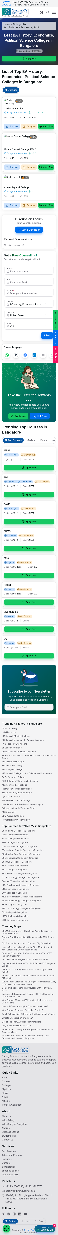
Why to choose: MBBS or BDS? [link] (16, 1025)
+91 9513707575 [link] (33, 1186)
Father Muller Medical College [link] (16, 800)
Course (10, 301)
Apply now (55, 353)
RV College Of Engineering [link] (14, 744)
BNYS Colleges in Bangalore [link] (15, 889)
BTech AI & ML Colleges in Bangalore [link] (19, 846)
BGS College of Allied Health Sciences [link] (20, 781)
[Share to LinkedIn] (34, 355)
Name (9, 268)
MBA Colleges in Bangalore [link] (15, 842)
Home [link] (5, 1077)
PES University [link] (9, 812)
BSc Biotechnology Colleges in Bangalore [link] (21, 900)
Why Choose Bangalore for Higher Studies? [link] (22, 1010)
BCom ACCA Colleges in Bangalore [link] (18, 881)
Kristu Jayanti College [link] (12, 769)
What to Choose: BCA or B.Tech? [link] (17, 1018)
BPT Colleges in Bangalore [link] (14, 869)
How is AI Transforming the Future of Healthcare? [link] (25, 1006)
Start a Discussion (31, 229)
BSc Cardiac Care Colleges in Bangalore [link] (21, 854)
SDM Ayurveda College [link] (13, 816)
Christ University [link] (9, 728)
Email (9, 279)
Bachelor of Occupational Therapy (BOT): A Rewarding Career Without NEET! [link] (27, 995)
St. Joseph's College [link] (12, 748)
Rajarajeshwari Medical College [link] (17, 789)
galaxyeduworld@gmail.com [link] (20, 1190)
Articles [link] (6, 1100)
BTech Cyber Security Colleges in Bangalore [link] (23, 850)
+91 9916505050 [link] (14, 1186)
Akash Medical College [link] (13, 761)
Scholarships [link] (8, 1166)
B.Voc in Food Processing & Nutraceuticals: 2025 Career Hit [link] (28, 938)
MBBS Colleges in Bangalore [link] (15, 916)
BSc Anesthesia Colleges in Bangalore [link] (20, 858)
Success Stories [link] (10, 1131)
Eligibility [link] (6, 1089)
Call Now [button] (42, 416)
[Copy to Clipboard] (43, 355)
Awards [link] (6, 1128)
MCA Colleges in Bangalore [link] (15, 865)
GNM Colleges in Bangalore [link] (15, 834)
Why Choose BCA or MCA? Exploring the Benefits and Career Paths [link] (27, 1001)
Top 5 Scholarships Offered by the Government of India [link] (28, 1014)
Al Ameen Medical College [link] (14, 785)
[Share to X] (16, 355)
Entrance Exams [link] (10, 1170)
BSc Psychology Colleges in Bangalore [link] (20, 877)
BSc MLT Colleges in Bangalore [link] (17, 862)
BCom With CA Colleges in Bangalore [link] (19, 873)
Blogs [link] (5, 1093)
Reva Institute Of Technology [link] (16, 820)
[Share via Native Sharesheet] (52, 355)
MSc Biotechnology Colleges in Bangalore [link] (22, 897)
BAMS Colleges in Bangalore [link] (15, 838)
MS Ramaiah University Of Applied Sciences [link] (23, 740)
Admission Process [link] (12, 1155)
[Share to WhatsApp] (7, 355)
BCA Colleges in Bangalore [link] (14, 893)
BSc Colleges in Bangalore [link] (14, 912)
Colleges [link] (6, 1085)
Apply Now (31, 58)
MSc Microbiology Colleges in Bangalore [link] (21, 908)
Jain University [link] (9, 732)
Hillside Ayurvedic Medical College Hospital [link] (22, 804)
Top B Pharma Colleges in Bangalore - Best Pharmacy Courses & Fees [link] (27, 1030)
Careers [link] (6, 1162)
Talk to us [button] (55, 336)
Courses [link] (6, 1081)
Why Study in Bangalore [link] (15, 1124)
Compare (31, 126)
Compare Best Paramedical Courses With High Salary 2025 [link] (27, 989)
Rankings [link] (7, 1159)
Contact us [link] (7, 1139)
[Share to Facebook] (25, 355)
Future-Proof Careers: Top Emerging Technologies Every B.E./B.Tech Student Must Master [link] (29, 983)
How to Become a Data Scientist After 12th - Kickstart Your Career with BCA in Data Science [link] (27, 948)
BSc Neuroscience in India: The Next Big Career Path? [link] (27, 943)
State (9, 323)
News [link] (5, 1097)
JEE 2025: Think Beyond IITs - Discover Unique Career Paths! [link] (27, 970)
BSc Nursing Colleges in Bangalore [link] (18, 831)
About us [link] (6, 1116)
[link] (15, 12)
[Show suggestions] (50, 303)
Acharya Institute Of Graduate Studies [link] (19, 808)
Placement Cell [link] (10, 1174)
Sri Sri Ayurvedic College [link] (13, 777)
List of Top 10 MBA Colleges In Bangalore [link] (21, 1022)
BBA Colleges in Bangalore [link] (14, 904)
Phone (10, 290)
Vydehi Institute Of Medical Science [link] (19, 751)
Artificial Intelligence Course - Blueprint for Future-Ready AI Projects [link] (29, 976)
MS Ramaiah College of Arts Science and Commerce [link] (27, 773)
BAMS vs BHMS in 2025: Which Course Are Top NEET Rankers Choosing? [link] (27, 954)
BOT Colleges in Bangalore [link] (15, 920)
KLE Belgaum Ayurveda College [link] (17, 792)
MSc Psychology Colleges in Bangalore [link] (20, 885)
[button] (6, 1228)
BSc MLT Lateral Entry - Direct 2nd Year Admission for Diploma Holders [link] (27, 932)
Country (10, 312)
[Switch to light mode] (42, 12)
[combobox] (25, 304)
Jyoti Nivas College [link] (11, 796)
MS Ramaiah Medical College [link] (16, 736)
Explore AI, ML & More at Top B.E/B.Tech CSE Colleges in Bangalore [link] (28, 964)
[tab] (11, 90)
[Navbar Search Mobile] (48, 12)
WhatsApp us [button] (55, 318)
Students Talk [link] (9, 1135)
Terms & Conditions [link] (12, 1104)
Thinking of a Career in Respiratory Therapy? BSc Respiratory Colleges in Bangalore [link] (25, 1036)
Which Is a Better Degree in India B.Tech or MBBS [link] (25, 959)
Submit (47, 335)
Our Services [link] (9, 1151)
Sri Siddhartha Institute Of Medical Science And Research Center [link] (29, 756)
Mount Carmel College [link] (12, 765)
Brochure (14, 126)
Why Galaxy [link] (8, 1120)
